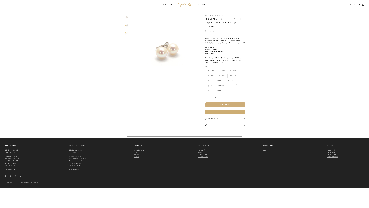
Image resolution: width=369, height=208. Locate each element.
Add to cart (225, 104)
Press (135, 152)
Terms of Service (332, 157)
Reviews (136, 154)
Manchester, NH (169, 4)
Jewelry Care (202, 154)
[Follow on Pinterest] (16, 176)
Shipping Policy (332, 154)
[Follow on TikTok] (26, 176)
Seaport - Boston (200, 4)
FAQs (200, 152)
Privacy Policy (331, 150)
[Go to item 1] (126, 17)
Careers (136, 157)
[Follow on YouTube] (21, 176)
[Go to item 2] (126, 25)
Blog (264, 150)
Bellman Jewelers (214, 15)
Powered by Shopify (31, 182)
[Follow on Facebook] (6, 176)
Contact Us (201, 150)
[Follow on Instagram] (11, 176)
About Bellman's (139, 150)
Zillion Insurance (203, 157)
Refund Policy (331, 152)
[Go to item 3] (126, 33)
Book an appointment (225, 112)
